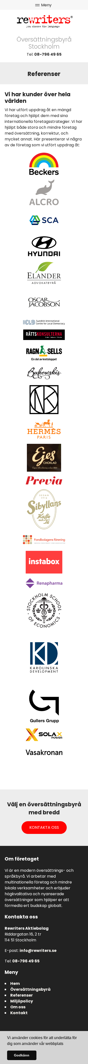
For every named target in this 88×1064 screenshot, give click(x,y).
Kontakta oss (44, 827)
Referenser (21, 995)
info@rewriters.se (38, 950)
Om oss (17, 1007)
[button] (65, 1044)
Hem (15, 983)
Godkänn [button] (21, 1055)
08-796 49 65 (48, 54)
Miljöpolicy (21, 1001)
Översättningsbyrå (30, 989)
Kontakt (19, 1013)
